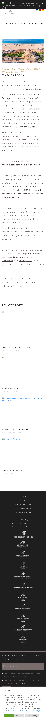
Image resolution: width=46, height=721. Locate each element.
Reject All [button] (19, 715)
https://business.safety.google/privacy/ (24, 711)
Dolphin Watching (13, 471)
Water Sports (10, 389)
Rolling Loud (25, 261)
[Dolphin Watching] (23, 452)
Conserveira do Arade (16, 348)
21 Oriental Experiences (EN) (13, 72)
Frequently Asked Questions (23, 523)
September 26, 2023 (9, 69)
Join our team (23, 500)
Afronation (7, 261)
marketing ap (26, 69)
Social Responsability (23, 508)
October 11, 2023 (9, 392)
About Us (23, 497)
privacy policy (19, 683)
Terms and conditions (23, 512)
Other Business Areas (23, 504)
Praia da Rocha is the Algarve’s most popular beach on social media (22, 186)
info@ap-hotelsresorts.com (28, 3)
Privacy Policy (23, 520)
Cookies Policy (23, 516)
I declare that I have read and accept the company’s (21, 682)
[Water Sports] (23, 370)
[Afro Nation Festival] (23, 411)
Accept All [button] (8, 715)
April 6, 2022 (7, 474)
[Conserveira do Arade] (23, 327)
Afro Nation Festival (15, 430)
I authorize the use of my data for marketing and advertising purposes (23, 675)
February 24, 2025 (10, 351)
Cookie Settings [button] (32, 715)
